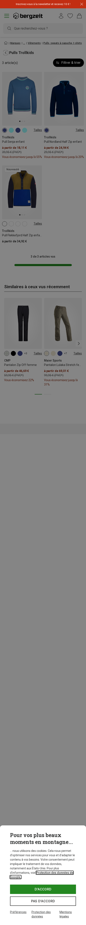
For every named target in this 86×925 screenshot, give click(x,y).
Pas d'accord (43, 901)
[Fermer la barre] (81, 4)
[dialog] (43, 875)
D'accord (43, 889)
